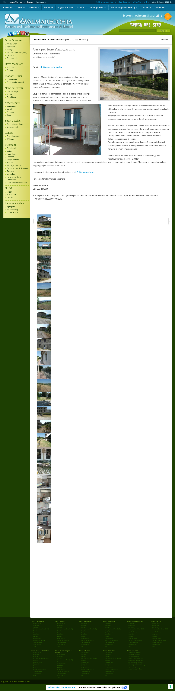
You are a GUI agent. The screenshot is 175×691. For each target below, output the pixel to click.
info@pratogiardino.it (84, 172)
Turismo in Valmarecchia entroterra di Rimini (33, 38)
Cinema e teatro (13, 127)
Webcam (10, 139)
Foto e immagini (13, 136)
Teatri (9, 115)
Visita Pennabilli (109, 621)
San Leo (81, 7)
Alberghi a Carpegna (135, 668)
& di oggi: (142, 15)
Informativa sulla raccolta (61, 687)
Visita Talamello (85, 651)
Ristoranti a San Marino (136, 664)
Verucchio (159, 7)
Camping (10, 55)
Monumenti (11, 106)
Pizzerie (10, 70)
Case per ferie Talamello (24, 2)
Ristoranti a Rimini (134, 654)
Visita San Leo (156, 621)
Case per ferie (80, 40)
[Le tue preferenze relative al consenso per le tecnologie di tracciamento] (170, 686)
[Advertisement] (101, 579)
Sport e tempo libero (15, 124)
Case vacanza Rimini (135, 669)
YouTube (22, 41)
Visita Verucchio (109, 651)
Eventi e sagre (12, 91)
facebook (10, 41)
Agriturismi (11, 47)
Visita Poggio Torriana (135, 621)
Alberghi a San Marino (136, 662)
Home (11, 2)
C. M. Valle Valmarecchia (17, 183)
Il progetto (11, 207)
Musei (9, 109)
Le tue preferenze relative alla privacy (99, 687)
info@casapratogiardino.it (52, 67)
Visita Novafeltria (85, 621)
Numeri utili (11, 195)
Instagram (26, 41)
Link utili (10, 198)
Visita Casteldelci (37, 621)
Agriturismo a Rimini (135, 652)
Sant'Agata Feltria (98, 7)
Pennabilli (48, 7)
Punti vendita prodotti (15, 82)
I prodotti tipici (12, 79)
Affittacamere (12, 44)
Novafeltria (34, 7)
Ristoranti (10, 67)
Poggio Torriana (65, 7)
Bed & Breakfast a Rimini (136, 658)
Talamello (146, 7)
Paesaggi (10, 112)
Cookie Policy (12, 212)
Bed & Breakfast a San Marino (138, 666)
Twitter (14, 41)
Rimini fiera (11, 97)
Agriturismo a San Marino (136, 660)
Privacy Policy (12, 210)
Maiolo (21, 7)
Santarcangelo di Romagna (124, 7)
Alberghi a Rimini (134, 656)
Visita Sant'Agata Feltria (40, 651)
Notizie (9, 94)
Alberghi (10, 50)
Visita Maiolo (60, 621)
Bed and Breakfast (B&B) (59, 40)
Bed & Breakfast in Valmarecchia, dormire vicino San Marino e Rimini (122, 2)
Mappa (9, 192)
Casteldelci (8, 7)
